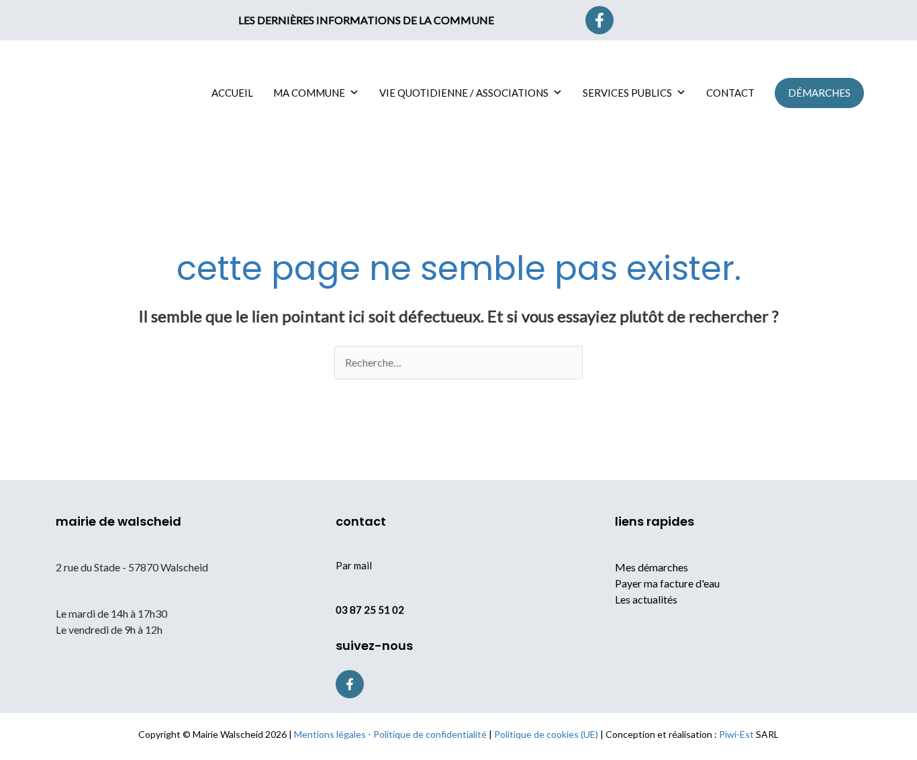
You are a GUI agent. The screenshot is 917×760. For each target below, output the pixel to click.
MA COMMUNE (309, 93)
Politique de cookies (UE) (546, 734)
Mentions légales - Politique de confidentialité (390, 734)
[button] (670, 20)
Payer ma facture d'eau (667, 583)
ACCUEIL (232, 93)
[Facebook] (599, 20)
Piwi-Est (736, 734)
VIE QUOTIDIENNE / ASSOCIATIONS (463, 93)
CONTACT (730, 93)
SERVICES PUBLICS (627, 93)
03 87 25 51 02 (370, 610)
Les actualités (646, 599)
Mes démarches (651, 567)
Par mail (354, 565)
